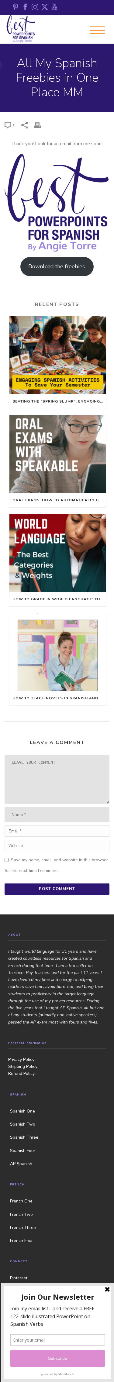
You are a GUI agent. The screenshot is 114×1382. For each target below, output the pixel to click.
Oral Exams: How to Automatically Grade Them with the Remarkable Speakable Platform (59, 500)
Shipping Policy (22, 1066)
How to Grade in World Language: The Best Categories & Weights (59, 599)
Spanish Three (24, 1137)
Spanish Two (22, 1124)
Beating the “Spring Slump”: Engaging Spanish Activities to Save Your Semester (59, 401)
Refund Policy (21, 1073)
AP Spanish (21, 1164)
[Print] (40, 125)
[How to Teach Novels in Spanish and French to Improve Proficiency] (57, 652)
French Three (23, 1227)
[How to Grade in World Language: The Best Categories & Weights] (57, 553)
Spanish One (22, 1111)
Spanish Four (22, 1151)
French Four (21, 1240)
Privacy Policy (21, 1059)
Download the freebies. (57, 266)
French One (21, 1201)
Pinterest (18, 1278)
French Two (21, 1214)
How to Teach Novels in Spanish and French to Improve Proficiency (59, 698)
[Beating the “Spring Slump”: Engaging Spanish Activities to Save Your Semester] (57, 355)
